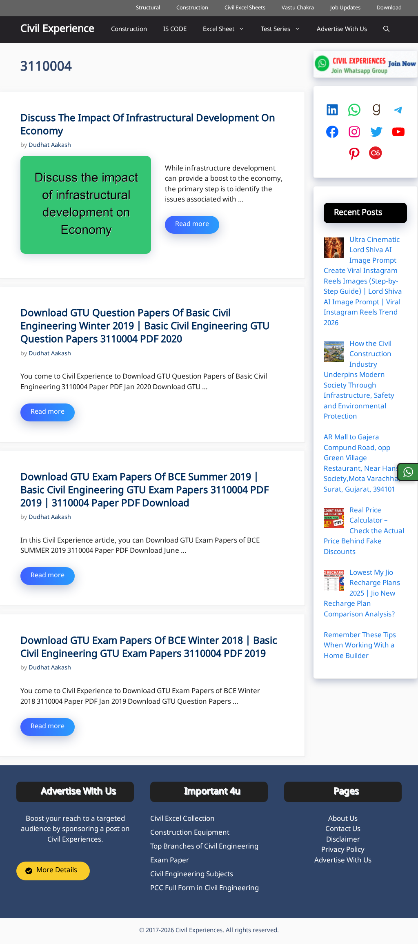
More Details (56, 870)
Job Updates (345, 7)
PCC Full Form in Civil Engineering (204, 888)
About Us (343, 819)
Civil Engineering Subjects (191, 874)
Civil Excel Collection (182, 819)
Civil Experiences (199, 931)
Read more (192, 224)
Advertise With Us (342, 29)
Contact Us (342, 829)
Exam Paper (169, 860)
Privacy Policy (343, 850)
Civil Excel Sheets (245, 7)
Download (389, 7)
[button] (386, 29)
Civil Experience (57, 29)
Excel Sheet (218, 29)
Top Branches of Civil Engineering (204, 846)
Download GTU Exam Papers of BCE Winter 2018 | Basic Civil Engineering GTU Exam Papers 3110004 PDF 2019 (148, 648)
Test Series (275, 29)
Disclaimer (343, 839)
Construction (192, 7)
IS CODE (175, 29)
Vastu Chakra (298, 7)
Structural (148, 7)
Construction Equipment (189, 833)
